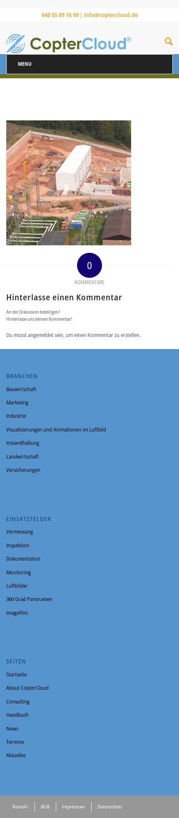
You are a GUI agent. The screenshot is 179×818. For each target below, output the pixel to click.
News (12, 728)
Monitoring (18, 572)
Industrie (16, 415)
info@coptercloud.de (111, 15)
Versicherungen (23, 470)
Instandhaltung (22, 442)
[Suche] (169, 43)
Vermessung (19, 531)
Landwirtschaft (22, 456)
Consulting (18, 701)
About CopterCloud (27, 687)
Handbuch (17, 714)
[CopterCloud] (72, 37)
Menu (25, 63)
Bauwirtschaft (21, 389)
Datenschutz (109, 806)
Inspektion (17, 545)
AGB (45, 806)
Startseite (16, 674)
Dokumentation (23, 558)
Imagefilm (16, 612)
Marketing (17, 402)
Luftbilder (17, 585)
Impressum (73, 806)
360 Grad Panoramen (29, 599)
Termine (15, 742)
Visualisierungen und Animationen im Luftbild (56, 429)
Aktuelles (16, 755)
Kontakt (20, 806)
